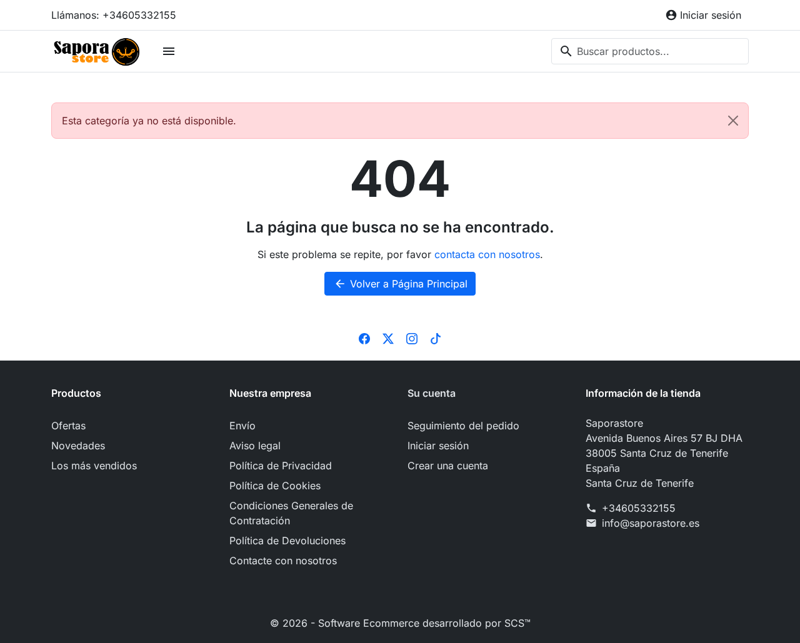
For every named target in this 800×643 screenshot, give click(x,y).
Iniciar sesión (438, 445)
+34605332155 (639, 508)
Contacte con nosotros (283, 560)
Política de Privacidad (280, 465)
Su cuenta (432, 393)
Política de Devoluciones (287, 540)
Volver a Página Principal (401, 283)
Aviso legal (255, 445)
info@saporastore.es (650, 523)
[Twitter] (388, 338)
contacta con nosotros (487, 254)
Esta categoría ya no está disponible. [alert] (149, 120)
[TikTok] (435, 338)
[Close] (733, 120)
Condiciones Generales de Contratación (291, 513)
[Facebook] (364, 338)
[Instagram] (411, 338)
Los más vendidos (94, 465)
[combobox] (650, 51)
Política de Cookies (275, 485)
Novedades (78, 445)
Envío (242, 425)
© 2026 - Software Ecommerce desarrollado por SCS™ (400, 623)
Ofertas (68, 425)
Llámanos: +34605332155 (113, 15)
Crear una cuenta (448, 465)
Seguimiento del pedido (463, 425)
